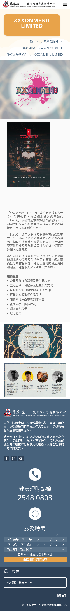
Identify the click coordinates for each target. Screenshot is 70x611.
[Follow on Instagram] (14, 458)
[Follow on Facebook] (6, 458)
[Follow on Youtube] (21, 458)
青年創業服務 (49, 42)
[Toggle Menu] (65, 4)
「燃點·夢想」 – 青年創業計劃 (39, 48)
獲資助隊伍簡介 (17, 54)
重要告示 (62, 595)
